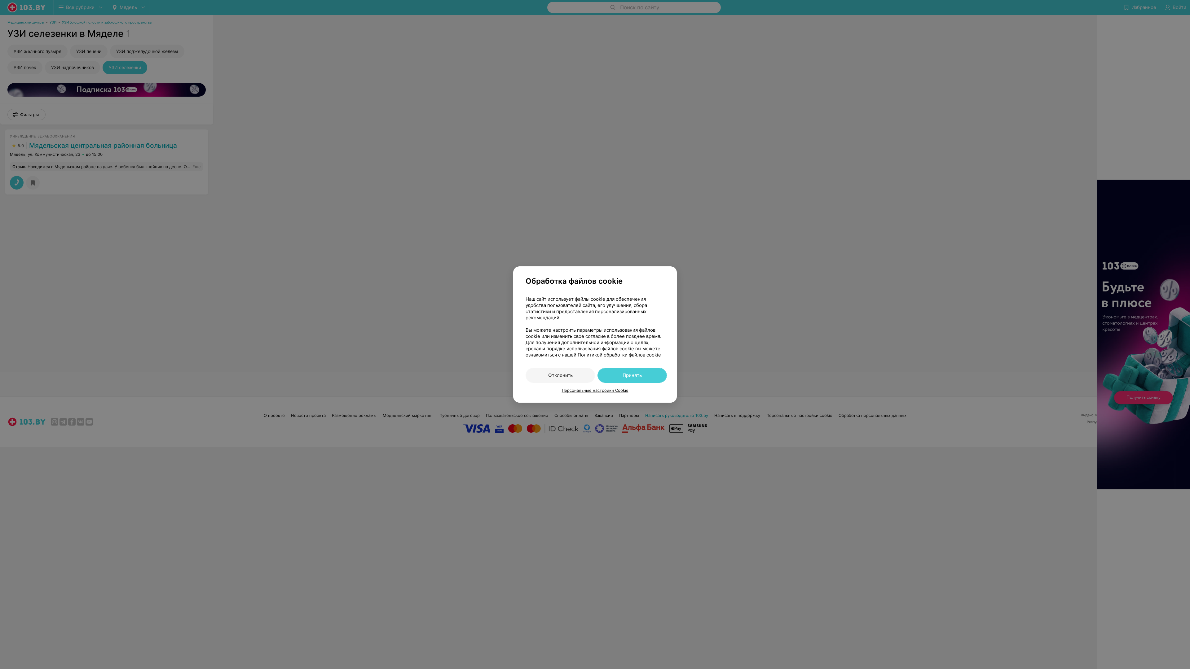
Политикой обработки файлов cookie (619, 355)
